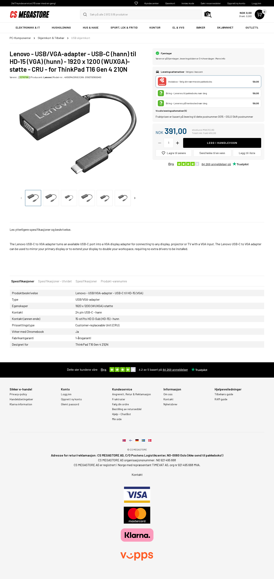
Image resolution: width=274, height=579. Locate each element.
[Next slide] (135, 198)
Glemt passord (70, 404)
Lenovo (48, 77)
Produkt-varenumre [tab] (114, 281)
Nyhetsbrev (170, 404)
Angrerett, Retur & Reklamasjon (131, 394)
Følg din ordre (120, 404)
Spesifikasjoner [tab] (22, 281)
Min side (117, 419)
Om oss (168, 394)
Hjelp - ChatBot (121, 414)
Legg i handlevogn (222, 142)
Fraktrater (118, 399)
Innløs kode (188, 3)
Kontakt (168, 399)
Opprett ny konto (236, 3)
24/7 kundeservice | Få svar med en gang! (33, 3)
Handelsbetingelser (21, 399)
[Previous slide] (21, 198)
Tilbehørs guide (224, 394)
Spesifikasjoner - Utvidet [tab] (55, 281)
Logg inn (256, 3)
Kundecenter (151, 3)
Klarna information (21, 404)
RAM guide (221, 399)
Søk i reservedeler (211, 3)
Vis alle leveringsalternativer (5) (171, 110)
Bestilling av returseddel (126, 409)
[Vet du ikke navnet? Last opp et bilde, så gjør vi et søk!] (208, 14)
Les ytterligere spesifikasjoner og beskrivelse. (40, 229)
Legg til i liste (247, 153)
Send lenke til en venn (212, 153)
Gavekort (170, 3)
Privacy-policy (18, 394)
